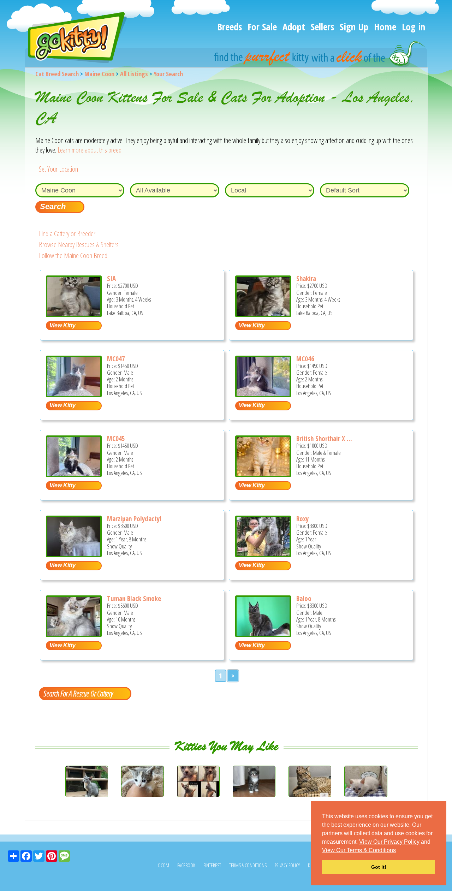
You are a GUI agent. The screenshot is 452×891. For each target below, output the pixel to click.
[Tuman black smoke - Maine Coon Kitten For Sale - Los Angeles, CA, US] (74, 634)
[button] (398, 851)
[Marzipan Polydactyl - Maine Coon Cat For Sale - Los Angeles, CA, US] (74, 554)
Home (385, 26)
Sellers (322, 26)
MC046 (305, 358)
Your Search (168, 74)
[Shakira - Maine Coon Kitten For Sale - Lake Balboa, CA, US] (263, 314)
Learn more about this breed (89, 150)
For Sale (262, 26)
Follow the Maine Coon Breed (73, 255)
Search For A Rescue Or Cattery (78, 693)
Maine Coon (99, 74)
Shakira (306, 278)
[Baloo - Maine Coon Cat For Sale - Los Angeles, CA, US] (263, 634)
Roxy (302, 518)
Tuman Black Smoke (134, 598)
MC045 (116, 438)
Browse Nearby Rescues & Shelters (79, 244)
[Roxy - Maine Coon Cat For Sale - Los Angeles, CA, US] (263, 554)
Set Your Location (58, 169)
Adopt (293, 26)
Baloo (303, 598)
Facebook (186, 865)
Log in (413, 26)
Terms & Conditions (248, 865)
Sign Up (354, 26)
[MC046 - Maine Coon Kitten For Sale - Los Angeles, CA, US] (263, 394)
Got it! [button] (378, 867)
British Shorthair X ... (324, 438)
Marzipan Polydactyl (134, 518)
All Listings (134, 74)
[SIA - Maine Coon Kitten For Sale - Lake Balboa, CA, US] (74, 314)
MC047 (116, 358)
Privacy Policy (287, 865)
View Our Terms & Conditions (359, 850)
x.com (163, 865)
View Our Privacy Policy (389, 842)
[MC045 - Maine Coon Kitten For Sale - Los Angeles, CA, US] (74, 474)
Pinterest (212, 865)
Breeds (229, 26)
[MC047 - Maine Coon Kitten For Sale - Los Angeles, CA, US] (74, 394)
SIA (111, 278)
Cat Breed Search (57, 74)
